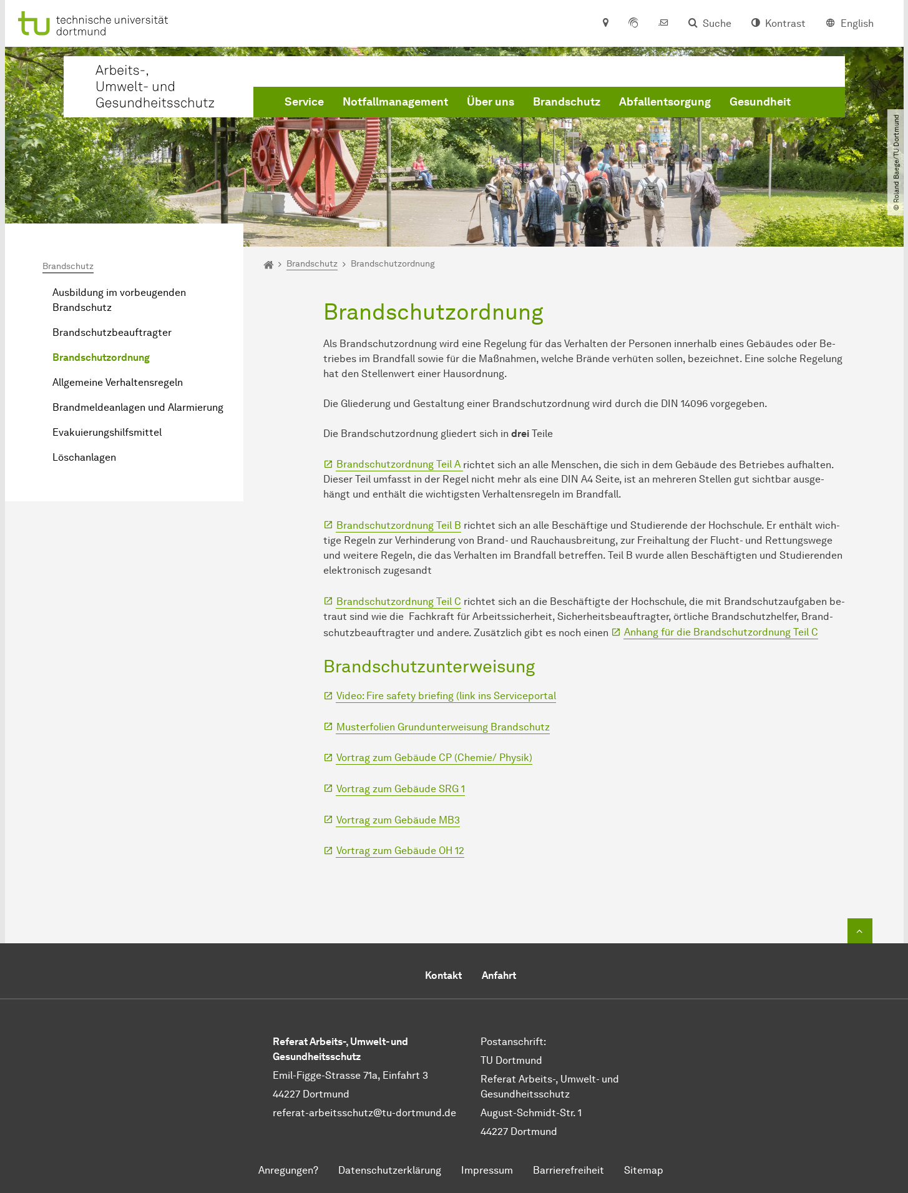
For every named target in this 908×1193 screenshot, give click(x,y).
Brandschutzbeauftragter (112, 332)
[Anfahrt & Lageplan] (605, 24)
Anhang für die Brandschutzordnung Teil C (721, 632)
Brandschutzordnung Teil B (398, 525)
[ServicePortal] (633, 24)
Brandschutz (566, 102)
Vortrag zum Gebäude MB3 (398, 820)
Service (304, 102)
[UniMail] (663, 24)
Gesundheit (760, 102)
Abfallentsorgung (665, 102)
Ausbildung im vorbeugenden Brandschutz (119, 300)
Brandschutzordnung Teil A (399, 464)
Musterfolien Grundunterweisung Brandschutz (443, 727)
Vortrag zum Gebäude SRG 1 (400, 789)
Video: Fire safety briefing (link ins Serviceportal (446, 696)
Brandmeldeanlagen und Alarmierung (137, 407)
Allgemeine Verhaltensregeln (117, 382)
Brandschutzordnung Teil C (398, 601)
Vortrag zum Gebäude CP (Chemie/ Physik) (434, 757)
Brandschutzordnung (101, 357)
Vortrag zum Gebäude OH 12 (400, 851)
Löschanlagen (84, 457)
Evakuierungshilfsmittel (107, 432)
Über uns (490, 102)
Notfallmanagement (395, 102)
